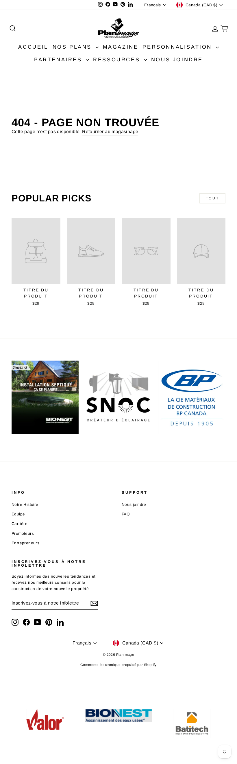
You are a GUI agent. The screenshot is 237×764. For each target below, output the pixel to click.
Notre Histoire (25, 504)
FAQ (126, 514)
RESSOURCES (117, 60)
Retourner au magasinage (110, 131)
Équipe (18, 514)
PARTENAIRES (59, 60)
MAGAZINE (120, 47)
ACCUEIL (33, 47)
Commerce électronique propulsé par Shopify (118, 665)
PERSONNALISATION (178, 47)
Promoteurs (23, 533)
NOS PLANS (73, 47)
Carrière (19, 523)
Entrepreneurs (25, 543)
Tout (212, 198)
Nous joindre (134, 504)
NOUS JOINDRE (177, 60)
